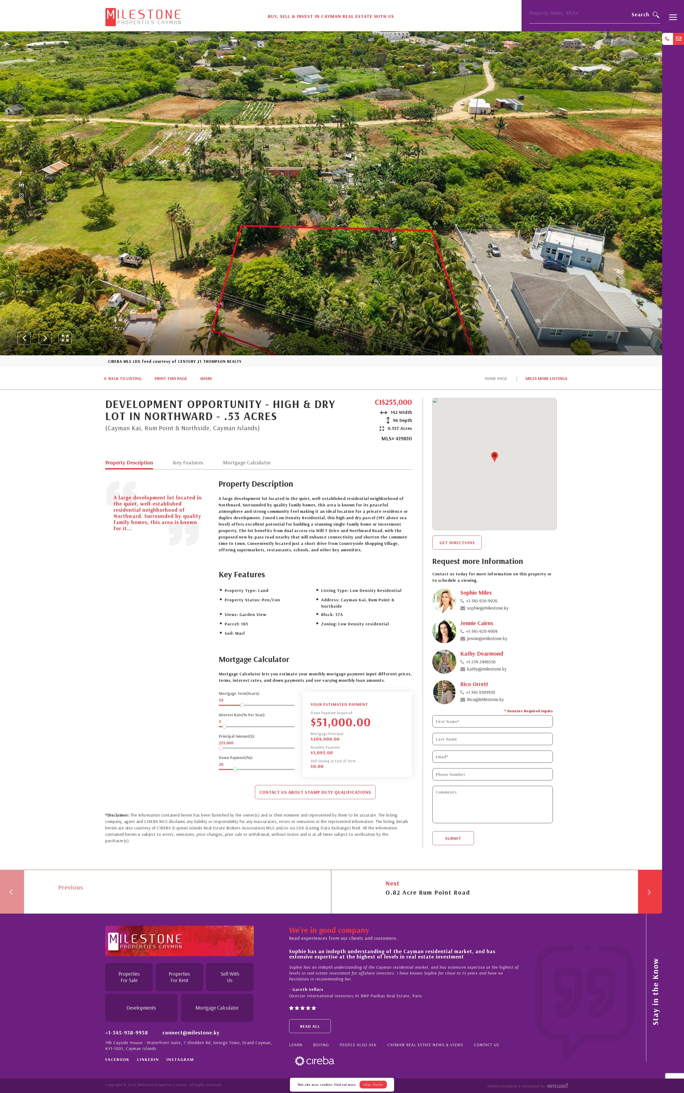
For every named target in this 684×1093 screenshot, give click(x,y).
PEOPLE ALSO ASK (358, 1044)
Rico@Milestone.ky (485, 699)
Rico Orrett (474, 684)
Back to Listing (124, 378)
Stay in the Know (655, 991)
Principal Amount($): (237, 736)
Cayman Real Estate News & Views (425, 1044)
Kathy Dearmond (481, 653)
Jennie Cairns (476, 623)
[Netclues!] (557, 1086)
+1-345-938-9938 (126, 1032)
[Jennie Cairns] (444, 631)
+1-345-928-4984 (482, 631)
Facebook (117, 1059)
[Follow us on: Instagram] (21, 196)
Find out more (345, 1085)
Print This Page (171, 378)
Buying (321, 1044)
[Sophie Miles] (444, 601)
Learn (295, 1044)
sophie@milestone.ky (487, 608)
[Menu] (673, 19)
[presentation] (24, 338)
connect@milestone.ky (191, 1032)
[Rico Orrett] (444, 692)
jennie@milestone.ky (487, 638)
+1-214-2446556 (481, 662)
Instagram (180, 1059)
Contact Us (486, 1044)
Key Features (188, 463)
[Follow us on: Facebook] (21, 173)
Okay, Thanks (373, 1085)
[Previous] (12, 892)
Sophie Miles (476, 592)
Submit (453, 838)
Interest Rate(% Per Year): (242, 715)
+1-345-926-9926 (482, 601)
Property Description (129, 463)
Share (206, 378)
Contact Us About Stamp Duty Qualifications (315, 792)
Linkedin (148, 1059)
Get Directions (457, 542)
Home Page (496, 378)
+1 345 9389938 (480, 692)
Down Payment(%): (236, 758)
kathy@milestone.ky (487, 669)
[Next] (650, 892)
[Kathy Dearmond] (444, 662)
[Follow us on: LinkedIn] (21, 185)
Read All (310, 1026)
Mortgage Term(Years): (239, 693)
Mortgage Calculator (247, 463)
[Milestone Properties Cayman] (143, 15)
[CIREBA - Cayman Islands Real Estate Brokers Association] (314, 1060)
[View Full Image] (65, 338)
